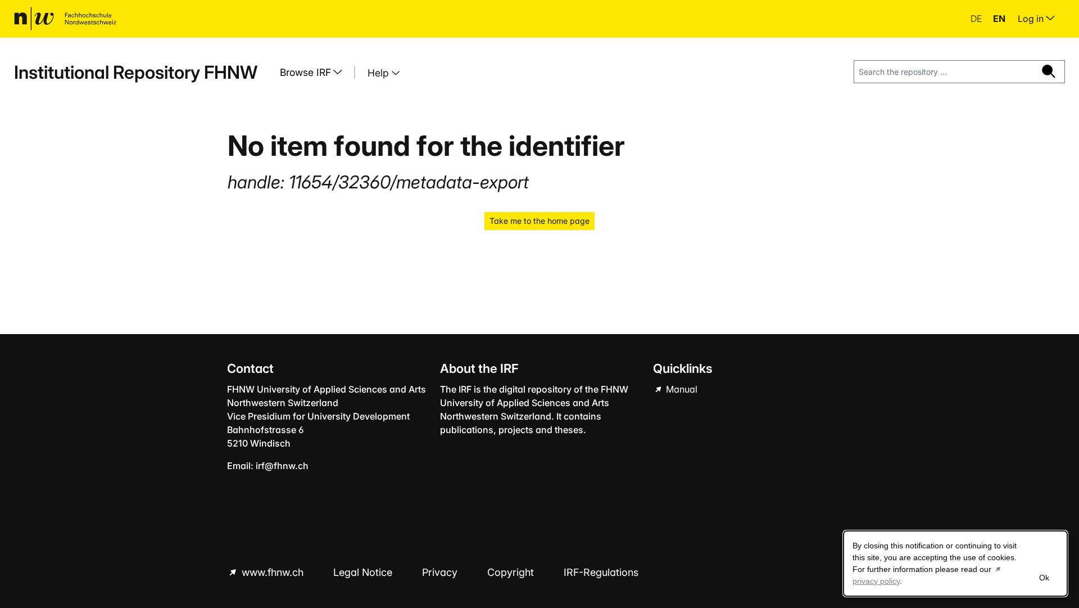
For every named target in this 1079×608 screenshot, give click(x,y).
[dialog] (955, 563)
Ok (1044, 577)
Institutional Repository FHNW (135, 72)
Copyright (512, 572)
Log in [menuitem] (1032, 18)
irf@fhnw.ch (282, 465)
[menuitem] (315, 72)
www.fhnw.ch (272, 572)
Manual (680, 389)
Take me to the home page (539, 221)
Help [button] (380, 73)
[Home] (65, 18)
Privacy (441, 572)
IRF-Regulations (601, 572)
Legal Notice (364, 572)
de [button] (977, 18)
